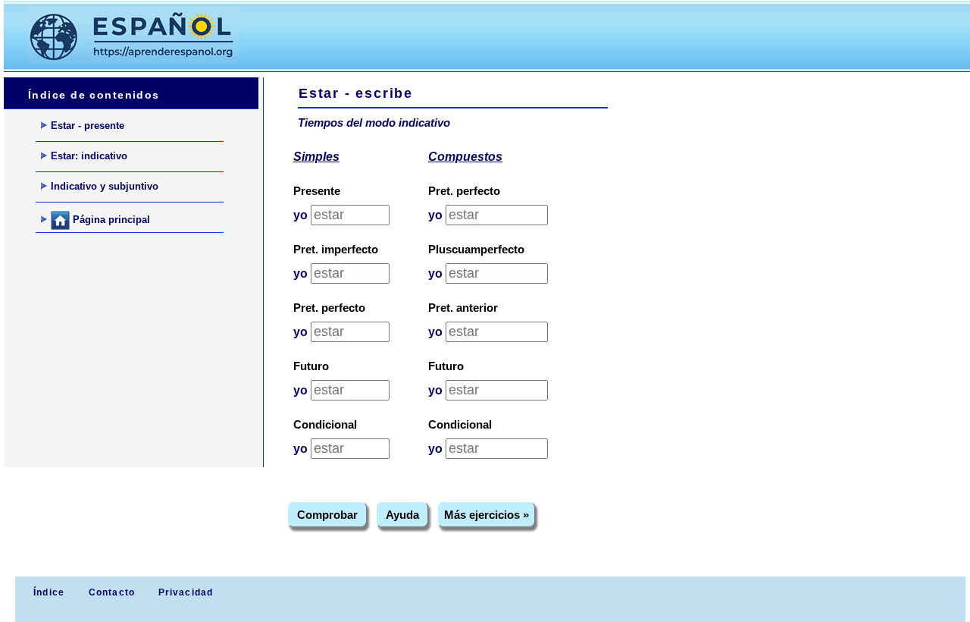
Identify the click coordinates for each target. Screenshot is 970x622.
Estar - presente (87, 125)
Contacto (112, 592)
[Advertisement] (537, 35)
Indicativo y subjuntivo (104, 186)
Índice (47, 592)
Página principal (110, 219)
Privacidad (186, 592)
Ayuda (402, 514)
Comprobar (327, 514)
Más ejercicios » (486, 514)
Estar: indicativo (89, 156)
